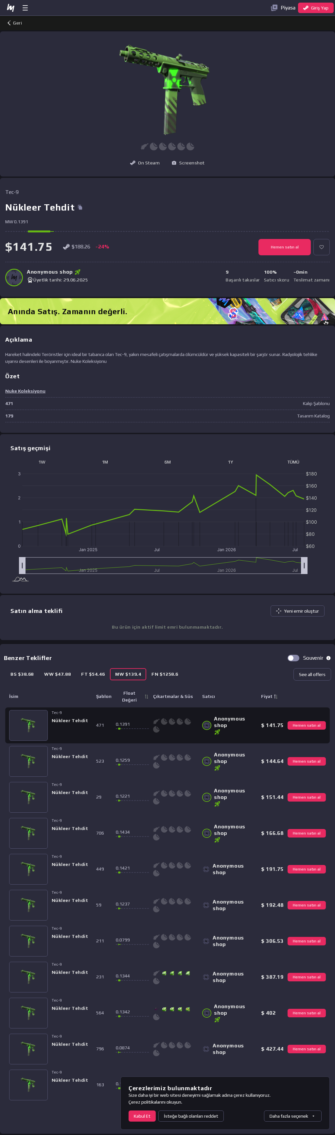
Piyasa (288, 8)
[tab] (22, 674)
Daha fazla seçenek (289, 1116)
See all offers (312, 674)
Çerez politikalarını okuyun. (155, 1102)
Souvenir (313, 658)
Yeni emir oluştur (301, 611)
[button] (188, 163)
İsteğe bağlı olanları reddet (191, 1116)
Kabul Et (142, 1116)
